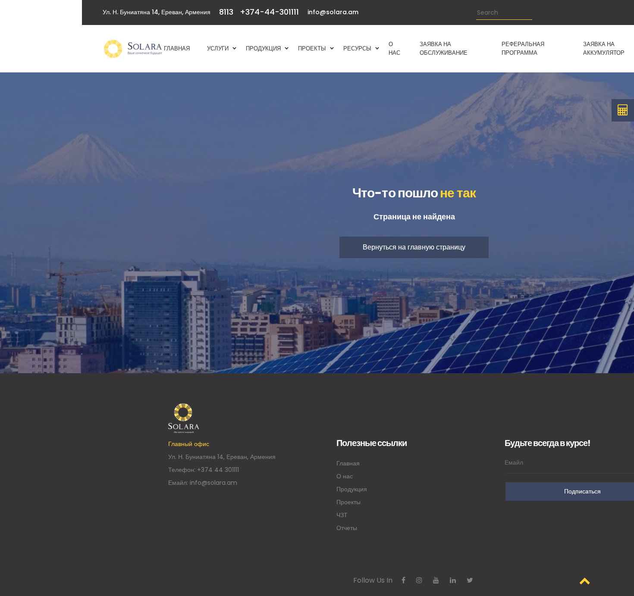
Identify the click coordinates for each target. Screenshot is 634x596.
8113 (226, 11)
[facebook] (403, 580)
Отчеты (346, 528)
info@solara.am (333, 12)
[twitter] (470, 580)
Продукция (351, 489)
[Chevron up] (584, 580)
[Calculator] (623, 110)
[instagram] (419, 580)
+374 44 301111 (218, 469)
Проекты (348, 502)
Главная (348, 463)
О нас (344, 476)
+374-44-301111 (269, 11)
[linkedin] (453, 580)
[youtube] (436, 580)
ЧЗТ (342, 515)
